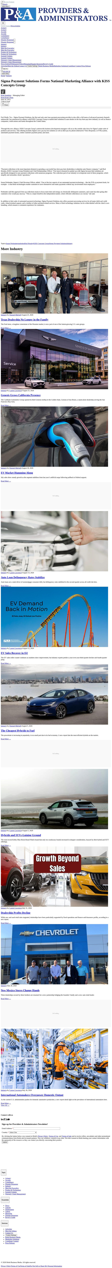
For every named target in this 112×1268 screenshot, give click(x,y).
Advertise (4, 66)
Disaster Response (7, 40)
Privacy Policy (6, 1266)
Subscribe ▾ (5, 6)
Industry (4, 44)
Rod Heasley (28, 243)
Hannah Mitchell (15, 315)
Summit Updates (6, 56)
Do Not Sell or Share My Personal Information (46, 1266)
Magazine (27, 64)
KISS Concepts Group (41, 243)
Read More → (6, 328)
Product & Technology (9, 52)
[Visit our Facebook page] (4, 1120)
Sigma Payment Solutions (58, 243)
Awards (3, 32)
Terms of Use (15, 1266)
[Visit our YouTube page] (8, 1120)
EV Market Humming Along (17, 472)
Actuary (3, 28)
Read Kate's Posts (7, 97)
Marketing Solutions (61, 66)
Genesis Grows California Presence (21, 395)
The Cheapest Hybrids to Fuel (18, 730)
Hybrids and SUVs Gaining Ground (21, 835)
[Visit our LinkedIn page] (2, 1120)
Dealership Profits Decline (15, 912)
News (16, 2)
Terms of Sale (25, 1266)
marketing (21, 243)
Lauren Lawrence (15, 391)
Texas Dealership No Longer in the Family (24, 319)
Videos (21, 64)
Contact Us (23, 66)
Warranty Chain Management (11, 60)
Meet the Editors (13, 66)
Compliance (5, 36)
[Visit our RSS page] (6, 1120)
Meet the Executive (7, 48)
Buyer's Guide (48, 64)
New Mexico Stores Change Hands (20, 990)
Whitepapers (14, 64)
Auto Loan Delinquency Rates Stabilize (23, 577)
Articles (21, 2)
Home (3, 76)
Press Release (86, 66)
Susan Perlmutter (12, 243)
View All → (5, 1105)
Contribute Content (74, 66)
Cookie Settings (33, 66)
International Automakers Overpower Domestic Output (32, 1095)
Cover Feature (9, 2)
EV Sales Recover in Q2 (14, 653)
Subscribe (5, 73)
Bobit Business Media (46, 66)
